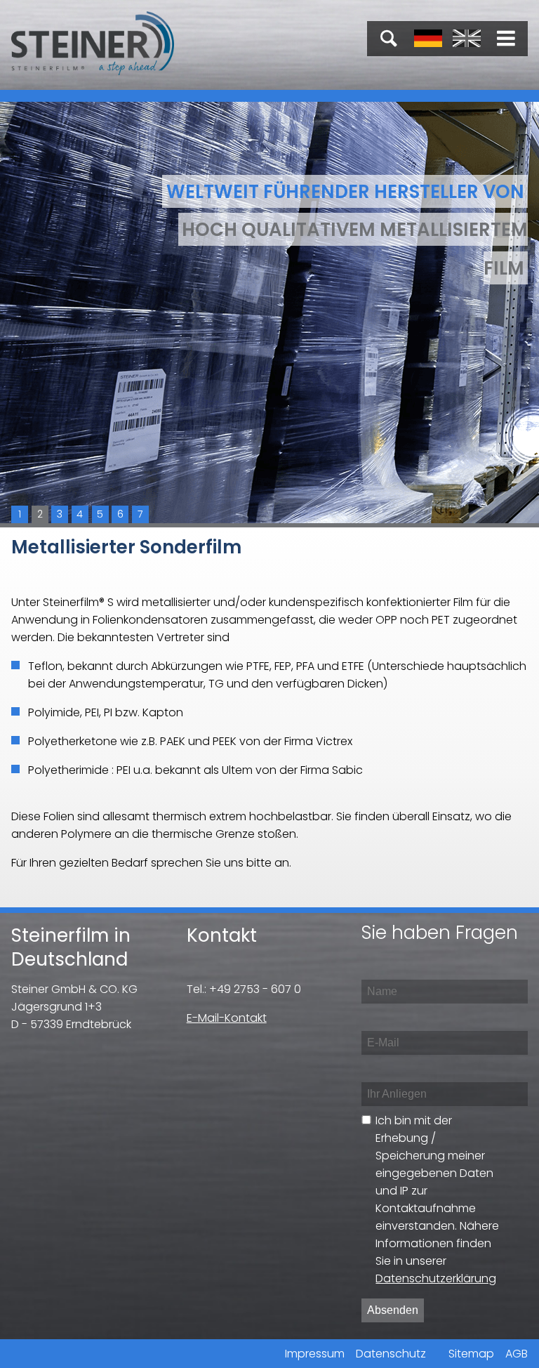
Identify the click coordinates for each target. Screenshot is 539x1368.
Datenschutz (391, 1354)
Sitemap (471, 1354)
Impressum (315, 1354)
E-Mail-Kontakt (227, 1018)
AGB (516, 1354)
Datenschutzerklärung (435, 1278)
